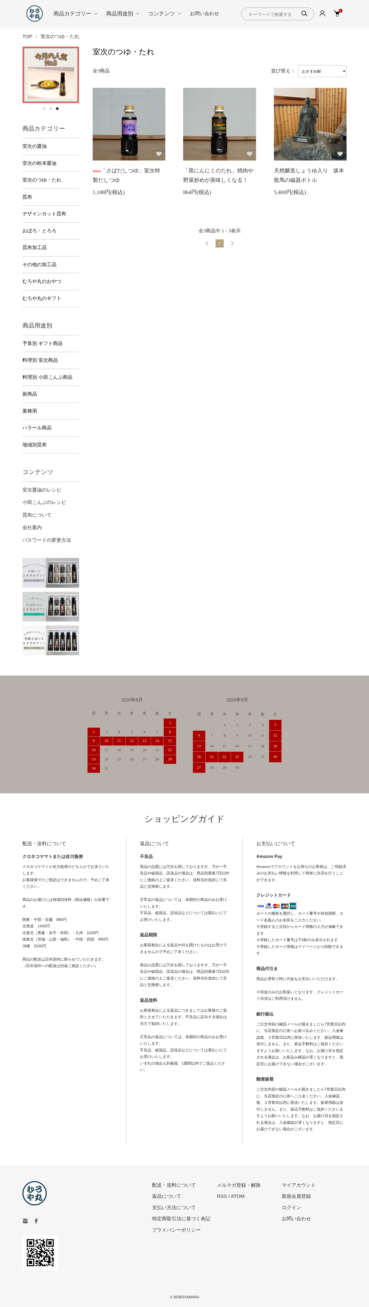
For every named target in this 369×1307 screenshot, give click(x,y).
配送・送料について (174, 1185)
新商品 (29, 394)
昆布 (27, 197)
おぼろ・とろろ (39, 230)
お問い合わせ (204, 13)
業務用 (29, 411)
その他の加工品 (39, 264)
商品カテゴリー (72, 13)
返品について (166, 1196)
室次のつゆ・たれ (60, 36)
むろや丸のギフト (41, 298)
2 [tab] (50, 108)
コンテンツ (161, 13)
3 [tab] (57, 108)
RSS (222, 1196)
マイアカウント (299, 1185)
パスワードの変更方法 (46, 540)
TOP (27, 36)
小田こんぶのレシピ (44, 502)
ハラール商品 (37, 427)
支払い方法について (174, 1207)
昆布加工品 (34, 247)
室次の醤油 (34, 146)
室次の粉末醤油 (39, 163)
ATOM (237, 1196)
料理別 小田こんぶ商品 (47, 377)
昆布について (37, 515)
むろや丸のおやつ (41, 281)
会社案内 (32, 527)
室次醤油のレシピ (41, 490)
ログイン (291, 1207)
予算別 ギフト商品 (42, 343)
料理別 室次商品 (40, 360)
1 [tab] (44, 108)
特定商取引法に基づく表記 (181, 1218)
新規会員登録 (296, 1196)
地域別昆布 (34, 444)
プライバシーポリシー (176, 1230)
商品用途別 (119, 13)
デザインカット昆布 (44, 213)
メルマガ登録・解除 (239, 1185)
